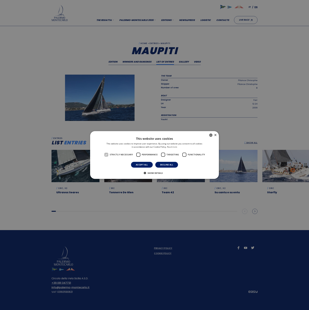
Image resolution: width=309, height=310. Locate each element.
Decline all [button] (166, 164)
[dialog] (154, 155)
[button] (154, 173)
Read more (172, 147)
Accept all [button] (142, 164)
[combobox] (210, 135)
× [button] (215, 135)
